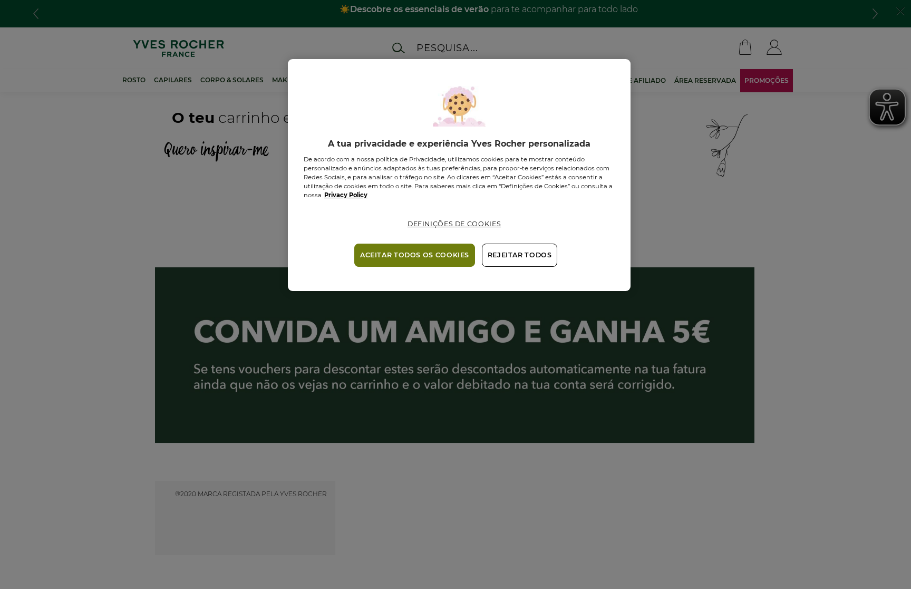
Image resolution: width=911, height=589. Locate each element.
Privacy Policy (345, 195)
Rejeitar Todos (520, 255)
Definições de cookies (454, 224)
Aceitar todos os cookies (414, 255)
